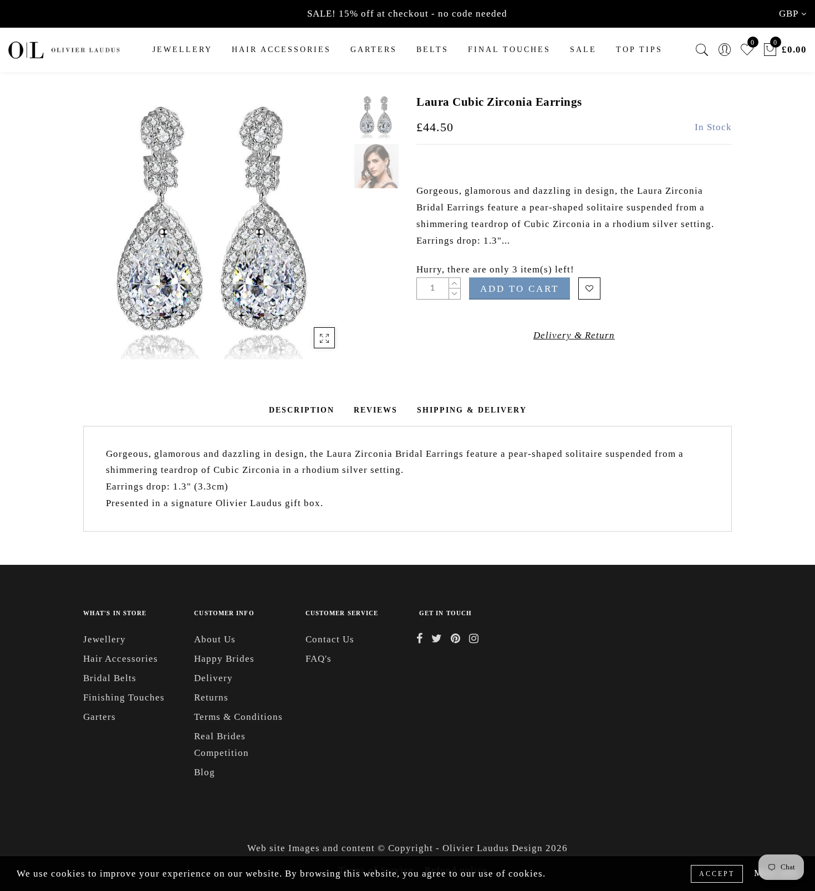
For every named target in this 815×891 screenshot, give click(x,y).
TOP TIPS (639, 49)
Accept (717, 874)
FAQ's (318, 658)
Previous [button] (103, 233)
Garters (99, 717)
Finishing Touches (124, 697)
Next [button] (314, 233)
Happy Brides (224, 658)
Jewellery (182, 49)
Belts (432, 49)
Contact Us (329, 639)
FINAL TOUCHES (509, 49)
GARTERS (373, 49)
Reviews (376, 410)
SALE (583, 49)
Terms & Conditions (238, 717)
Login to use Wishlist (589, 288)
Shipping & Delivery (472, 410)
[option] (216, 226)
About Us (215, 639)
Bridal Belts (109, 678)
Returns (211, 697)
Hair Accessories (281, 49)
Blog (204, 772)
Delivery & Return (574, 335)
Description (301, 410)
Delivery (213, 678)
